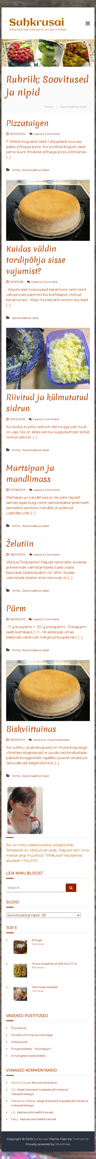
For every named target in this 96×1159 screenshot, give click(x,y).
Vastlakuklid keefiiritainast (35, 1112)
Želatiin (19, 543)
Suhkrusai (36, 23)
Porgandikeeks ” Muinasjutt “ (31, 1049)
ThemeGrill (80, 1139)
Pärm (16, 608)
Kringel (37, 940)
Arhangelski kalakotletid (28, 1055)
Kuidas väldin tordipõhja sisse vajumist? (35, 260)
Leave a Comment (47, 134)
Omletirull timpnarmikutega (32, 1035)
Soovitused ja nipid (35, 170)
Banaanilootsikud (44, 1082)
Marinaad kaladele (45, 987)
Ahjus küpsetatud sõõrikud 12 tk (54, 963)
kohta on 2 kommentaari (51, 740)
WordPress (62, 1144)
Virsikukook (19, 1042)
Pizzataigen (27, 123)
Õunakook (18, 1028)
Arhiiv (16, 170)
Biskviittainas (31, 729)
